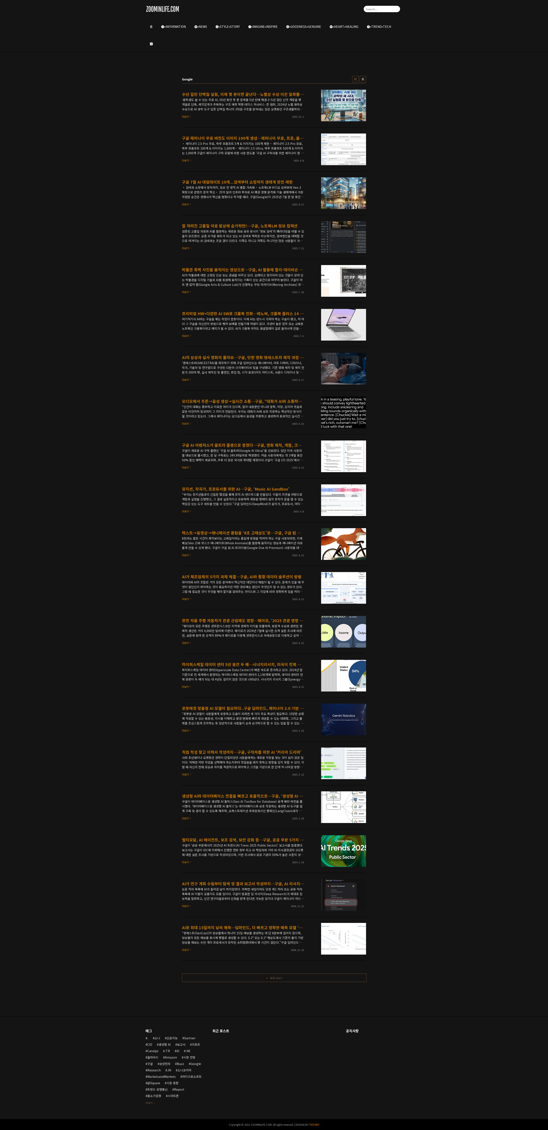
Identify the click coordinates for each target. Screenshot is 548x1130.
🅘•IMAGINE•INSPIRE (263, 26)
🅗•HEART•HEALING (344, 26)
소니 (157, 1038)
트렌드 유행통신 (157, 1089)
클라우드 (152, 1057)
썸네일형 (355, 79)
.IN (169, 1070)
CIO (149, 1044)
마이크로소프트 (192, 1076)
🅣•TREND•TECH (379, 26)
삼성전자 (164, 1064)
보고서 (181, 1044)
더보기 (149, 1103)
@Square (153, 1083)
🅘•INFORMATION (173, 26)
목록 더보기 (276, 978)
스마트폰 (173, 1096)
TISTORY (314, 1124)
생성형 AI (165, 1044)
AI (177, 1051)
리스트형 (363, 79)
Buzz (180, 1064)
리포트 (196, 1044)
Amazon (171, 1057)
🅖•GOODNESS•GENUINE (303, 26)
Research (154, 1070)
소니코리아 (184, 1070)
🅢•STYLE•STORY (228, 26)
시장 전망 (189, 1057)
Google (196, 1064)
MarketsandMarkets (161, 1076)
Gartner (189, 1038)
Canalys (152, 1051)
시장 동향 (173, 1083)
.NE (188, 1051)
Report (179, 1089)
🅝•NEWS (200, 26)
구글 (150, 1064)
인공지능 (172, 1038)
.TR (167, 1051)
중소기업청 (154, 1096)
